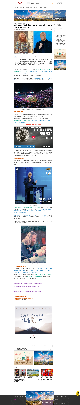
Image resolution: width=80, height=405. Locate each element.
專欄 (31, 7)
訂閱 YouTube (46, 345)
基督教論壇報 (22, 7)
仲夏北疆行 (29, 378)
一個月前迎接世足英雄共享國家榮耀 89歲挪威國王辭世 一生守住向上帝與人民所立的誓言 (19, 379)
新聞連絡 (21, 396)
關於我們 (16, 396)
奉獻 (61, 3)
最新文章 (16, 7)
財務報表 (57, 396)
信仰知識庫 (45, 7)
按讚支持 (33, 345)
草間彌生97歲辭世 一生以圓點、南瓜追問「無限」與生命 (46, 379)
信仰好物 (32, 3)
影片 (18, 118)
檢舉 (52, 29)
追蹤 (27, 29)
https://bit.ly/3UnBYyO (24, 299)
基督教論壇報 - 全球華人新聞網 (19, 3)
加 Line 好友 (21, 345)
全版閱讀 (37, 3)
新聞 (28, 3)
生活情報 (40, 7)
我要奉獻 (49, 349)
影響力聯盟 (35, 7)
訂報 (58, 3)
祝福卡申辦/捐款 (63, 396)
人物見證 (27, 7)
